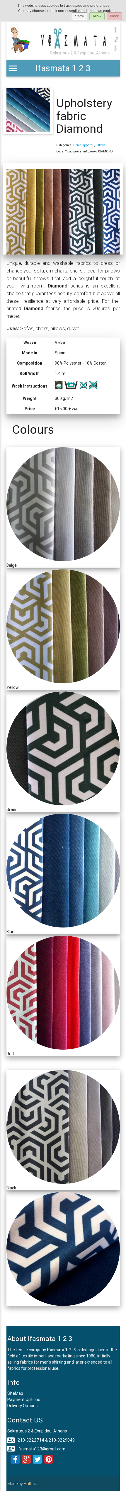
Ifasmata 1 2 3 (63, 68)
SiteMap (15, 1393)
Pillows (100, 145)
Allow (97, 16)
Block (114, 16)
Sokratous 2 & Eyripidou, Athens (37, 1431)
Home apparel (83, 145)
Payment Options (23, 1399)
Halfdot (31, 1483)
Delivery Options (22, 1405)
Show (79, 16)
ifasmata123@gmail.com (36, 1449)
